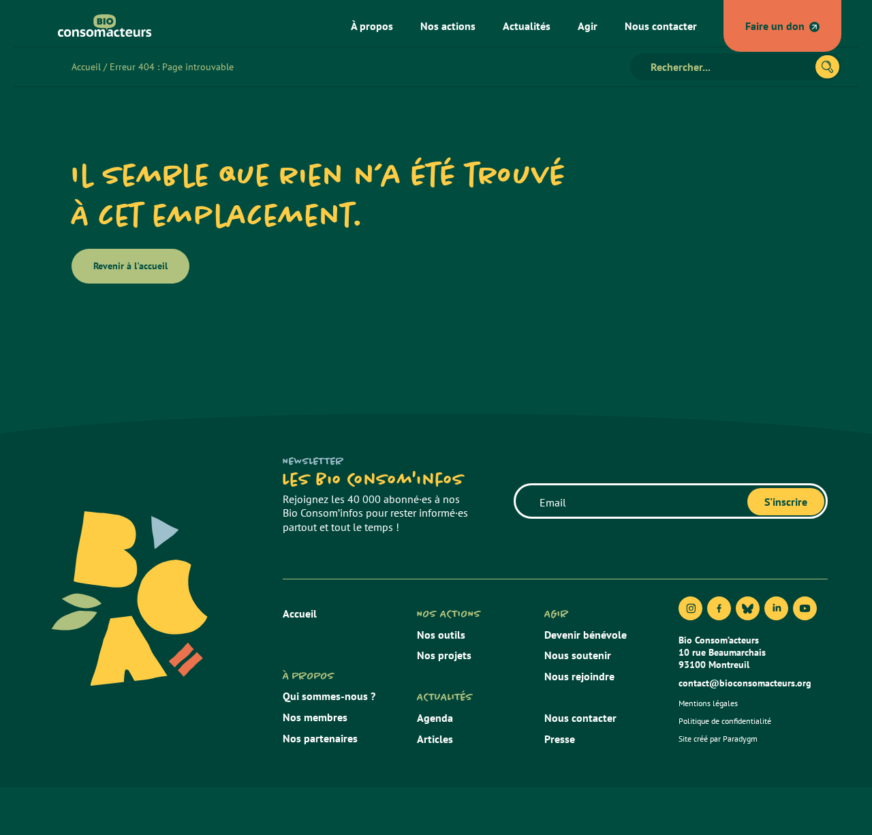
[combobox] (728, 66)
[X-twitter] (748, 608)
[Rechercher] (827, 66)
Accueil (86, 67)
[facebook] (719, 608)
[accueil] (99, 25)
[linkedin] (776, 608)
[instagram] (690, 608)
